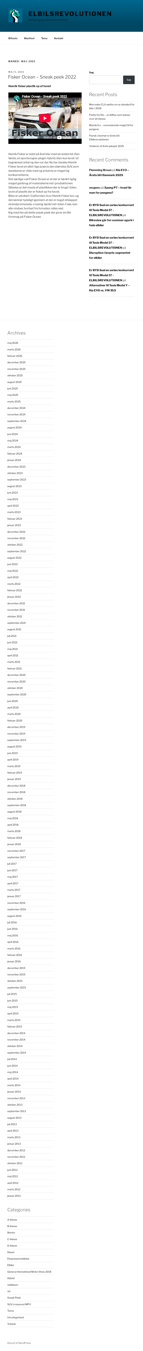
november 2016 (16, 902)
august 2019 (14, 746)
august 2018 (14, 811)
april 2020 (13, 707)
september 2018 (16, 805)
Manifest (29, 38)
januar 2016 (14, 961)
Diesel (10, 1252)
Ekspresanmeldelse (18, 1258)
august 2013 (14, 1117)
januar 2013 (14, 1143)
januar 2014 (14, 1091)
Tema (44, 38)
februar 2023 (14, 518)
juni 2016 (12, 928)
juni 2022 (12, 564)
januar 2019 (14, 779)
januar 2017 (14, 896)
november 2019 (16, 733)
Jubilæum (12, 1284)
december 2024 (16, 407)
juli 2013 (12, 1124)
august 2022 (14, 557)
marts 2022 (13, 583)
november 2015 (16, 974)
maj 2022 (12, 570)
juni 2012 (12, 1169)
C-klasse (12, 1239)
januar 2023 (14, 525)
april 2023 (13, 505)
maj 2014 (12, 1072)
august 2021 (14, 629)
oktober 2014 (14, 1046)
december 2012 (16, 1150)
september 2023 (16, 479)
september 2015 (16, 987)
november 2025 (16, 368)
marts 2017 (13, 889)
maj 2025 (12, 394)
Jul (8, 1291)
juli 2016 (12, 922)
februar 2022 (14, 590)
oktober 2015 (14, 980)
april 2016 (12, 941)
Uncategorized (15, 1317)
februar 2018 (14, 837)
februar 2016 (14, 954)
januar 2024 (14, 460)
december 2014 (16, 1033)
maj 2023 (12, 499)
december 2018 (16, 785)
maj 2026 (12, 342)
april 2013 (12, 1130)
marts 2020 (14, 713)
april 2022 (12, 577)
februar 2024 (14, 453)
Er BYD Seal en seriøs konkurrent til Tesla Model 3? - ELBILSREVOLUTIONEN (111, 210)
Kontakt (58, 38)
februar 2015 (14, 1026)
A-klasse (12, 1219)
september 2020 (16, 694)
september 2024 (16, 421)
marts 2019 (13, 766)
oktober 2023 (15, 473)
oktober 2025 (15, 375)
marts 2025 (14, 401)
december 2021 (16, 603)
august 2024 (14, 427)
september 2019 (16, 740)
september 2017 (16, 857)
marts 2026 (14, 349)
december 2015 (16, 967)
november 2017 (16, 850)
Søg (91, 72)
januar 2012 (14, 1195)
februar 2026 (14, 355)
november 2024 (16, 414)
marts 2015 (13, 1020)
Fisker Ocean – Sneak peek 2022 (42, 77)
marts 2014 (13, 1085)
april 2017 (12, 883)
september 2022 (16, 551)
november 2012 (16, 1156)
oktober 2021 (14, 616)
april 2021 (12, 655)
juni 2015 (12, 1000)
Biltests (12, 38)
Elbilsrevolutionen (70, 14)
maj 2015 (12, 1007)
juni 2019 (12, 753)
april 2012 (12, 1182)
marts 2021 (13, 661)
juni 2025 (12, 388)
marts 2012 (13, 1189)
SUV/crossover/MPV (19, 1304)
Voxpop (11, 1323)
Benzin (11, 1232)
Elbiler (10, 1265)
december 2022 (16, 531)
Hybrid (10, 1278)
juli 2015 (12, 993)
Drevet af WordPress (19, 1342)
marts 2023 (14, 512)
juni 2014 (12, 1065)
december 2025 (16, 362)
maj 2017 (12, 876)
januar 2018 (14, 844)
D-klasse (12, 1245)
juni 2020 (12, 701)
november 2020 (16, 681)
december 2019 (16, 726)
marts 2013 (13, 1137)
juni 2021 (12, 642)
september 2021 (16, 622)
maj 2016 (12, 935)
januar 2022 (14, 596)
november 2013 (16, 1098)
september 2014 (16, 1052)
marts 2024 (14, 446)
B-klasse (12, 1226)
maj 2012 (12, 1176)
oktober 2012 (14, 1163)
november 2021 (16, 609)
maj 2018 (12, 818)
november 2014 (16, 1039)
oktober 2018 (14, 798)
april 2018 (12, 824)
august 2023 (14, 486)
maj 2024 (12, 440)
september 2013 (16, 1111)
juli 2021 (12, 635)
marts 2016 (13, 948)
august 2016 (14, 915)
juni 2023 (12, 492)
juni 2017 (12, 870)
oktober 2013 (14, 1104)
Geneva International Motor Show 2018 (29, 1271)
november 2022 (16, 538)
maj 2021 (12, 648)
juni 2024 (12, 434)
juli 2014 (12, 1059)
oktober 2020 (15, 687)
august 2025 (14, 382)
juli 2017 (12, 863)
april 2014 (12, 1078)
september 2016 (16, 909)
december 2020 (16, 674)
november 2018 (16, 792)
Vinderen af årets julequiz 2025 (106, 146)
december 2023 (16, 466)
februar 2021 (14, 668)
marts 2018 (13, 831)
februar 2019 (14, 772)
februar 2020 (14, 720)
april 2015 (12, 1013)
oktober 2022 (14, 544)
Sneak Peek (14, 1297)
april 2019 (12, 759)
